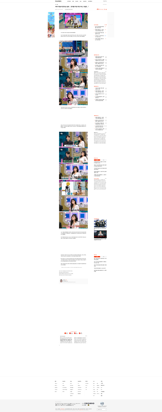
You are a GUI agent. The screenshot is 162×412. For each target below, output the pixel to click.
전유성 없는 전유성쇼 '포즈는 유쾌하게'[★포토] (100, 228)
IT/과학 (94, 391)
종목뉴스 (56, 385)
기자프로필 (102, 391)
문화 (97, 389)
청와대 (63, 385)
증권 (73, 1)
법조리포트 (71, 385)
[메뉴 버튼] (106, 1)
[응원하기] (66, 280)
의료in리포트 (79, 387)
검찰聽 (71, 391)
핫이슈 (86, 385)
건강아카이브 (79, 389)
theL (80, 1)
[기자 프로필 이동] (61, 280)
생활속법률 (71, 387)
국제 (97, 391)
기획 (86, 389)
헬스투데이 (79, 391)
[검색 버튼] (104, 1)
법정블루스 (71, 389)
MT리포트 (69, 1)
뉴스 (78, 383)
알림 (101, 395)
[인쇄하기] (106, 9)
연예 (57, 4)
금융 (93, 383)
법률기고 (71, 395)
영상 (101, 387)
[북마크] (104, 9)
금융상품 (56, 387)
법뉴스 (71, 383)
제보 (101, 393)
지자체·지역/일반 (65, 389)
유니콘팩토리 (90, 1)
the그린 (79, 393)
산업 (93, 385)
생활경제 (98, 385)
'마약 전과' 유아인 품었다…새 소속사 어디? (100, 268)
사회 (93, 387)
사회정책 (98, 387)
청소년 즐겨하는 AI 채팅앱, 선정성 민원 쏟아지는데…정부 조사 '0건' (99, 124)
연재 (86, 387)
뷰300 (63, 391)
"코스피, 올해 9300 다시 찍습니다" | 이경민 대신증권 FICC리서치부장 (100, 239)
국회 (63, 383)
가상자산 (56, 389)
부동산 (94, 389)
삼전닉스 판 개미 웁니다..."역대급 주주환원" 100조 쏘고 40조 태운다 (99, 60)
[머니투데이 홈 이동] (58, 402)
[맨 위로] (160, 408)
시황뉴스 (56, 383)
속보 (93, 395)
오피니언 (98, 393)
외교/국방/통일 (64, 387)
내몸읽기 (79, 385)
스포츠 (102, 383)
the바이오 (84, 1)
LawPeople (71, 393)
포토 (101, 389)
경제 (97, 383)
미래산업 (94, 393)
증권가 (56, 391)
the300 (76, 1)
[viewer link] (86, 28)
